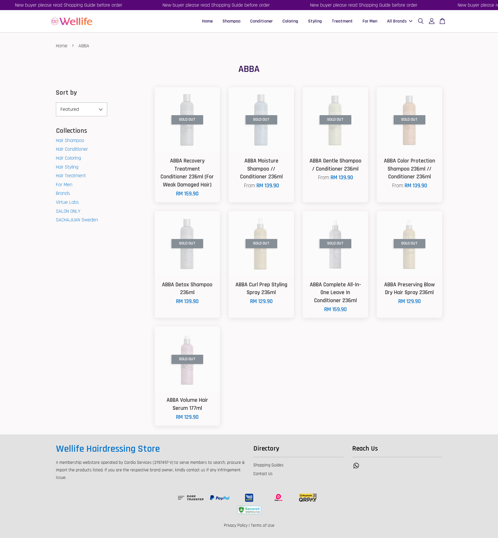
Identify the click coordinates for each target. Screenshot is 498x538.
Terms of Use (262, 525)
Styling (315, 21)
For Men (370, 21)
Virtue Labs (67, 202)
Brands (63, 193)
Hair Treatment (71, 175)
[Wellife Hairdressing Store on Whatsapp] (356, 468)
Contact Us (263, 474)
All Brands (397, 21)
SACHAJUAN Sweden (77, 219)
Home (207, 21)
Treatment (342, 21)
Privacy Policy (236, 525)
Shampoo (231, 21)
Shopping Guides (268, 465)
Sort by (66, 92)
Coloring (290, 21)
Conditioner (261, 21)
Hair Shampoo (70, 140)
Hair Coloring (68, 158)
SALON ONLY (68, 211)
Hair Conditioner (72, 149)
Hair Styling (67, 167)
